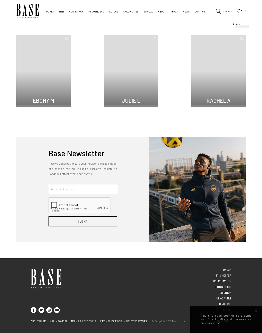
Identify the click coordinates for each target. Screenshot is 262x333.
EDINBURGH (224, 304)
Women (50, 11)
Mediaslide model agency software (123, 321)
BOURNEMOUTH (222, 281)
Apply (174, 11)
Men (61, 11)
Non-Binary (76, 11)
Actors (113, 11)
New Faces (83, 17)
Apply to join (58, 321)
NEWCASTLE (223, 298)
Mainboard (52, 17)
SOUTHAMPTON (222, 287)
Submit (83, 221)
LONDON (226, 269)
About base (38, 321)
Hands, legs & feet (201, 17)
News (186, 11)
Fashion (93, 17)
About (162, 11)
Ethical (148, 11)
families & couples (135, 17)
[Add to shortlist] (67, 38)
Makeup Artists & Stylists (167, 17)
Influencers (96, 11)
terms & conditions (83, 321)
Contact (200, 11)
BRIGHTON (225, 292)
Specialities (131, 11)
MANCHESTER (223, 275)
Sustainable (111, 17)
